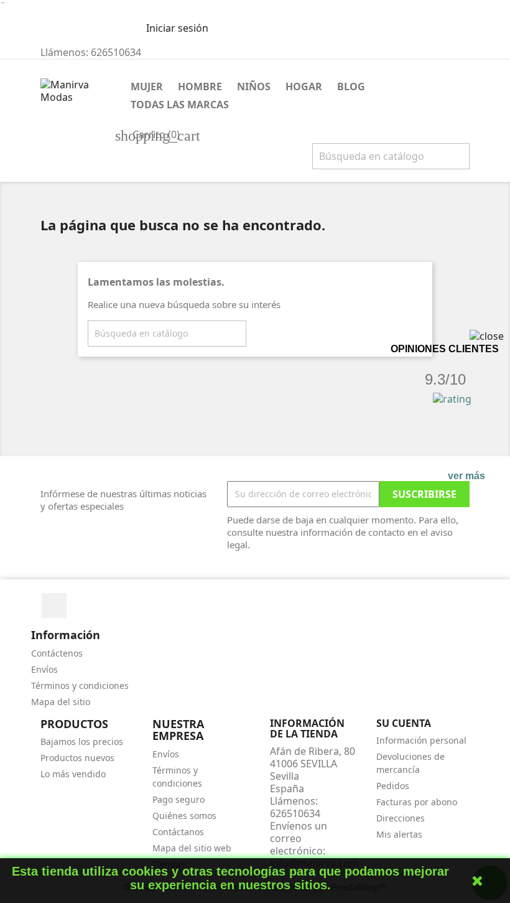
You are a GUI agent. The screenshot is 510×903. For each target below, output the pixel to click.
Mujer (147, 86)
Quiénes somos (184, 815)
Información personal (421, 740)
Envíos (44, 669)
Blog (351, 86)
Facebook (54, 605)
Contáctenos (57, 653)
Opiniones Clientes (445, 349)
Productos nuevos (77, 758)
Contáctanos (178, 832)
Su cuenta (403, 723)
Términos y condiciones (80, 685)
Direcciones (400, 818)
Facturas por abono (416, 802)
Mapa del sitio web (191, 848)
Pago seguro (178, 799)
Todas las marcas (180, 104)
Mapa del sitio (60, 702)
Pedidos (392, 786)
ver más (466, 475)
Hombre (200, 86)
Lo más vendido (73, 774)
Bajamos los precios (81, 741)
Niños (254, 86)
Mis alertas (399, 834)
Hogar (303, 86)
